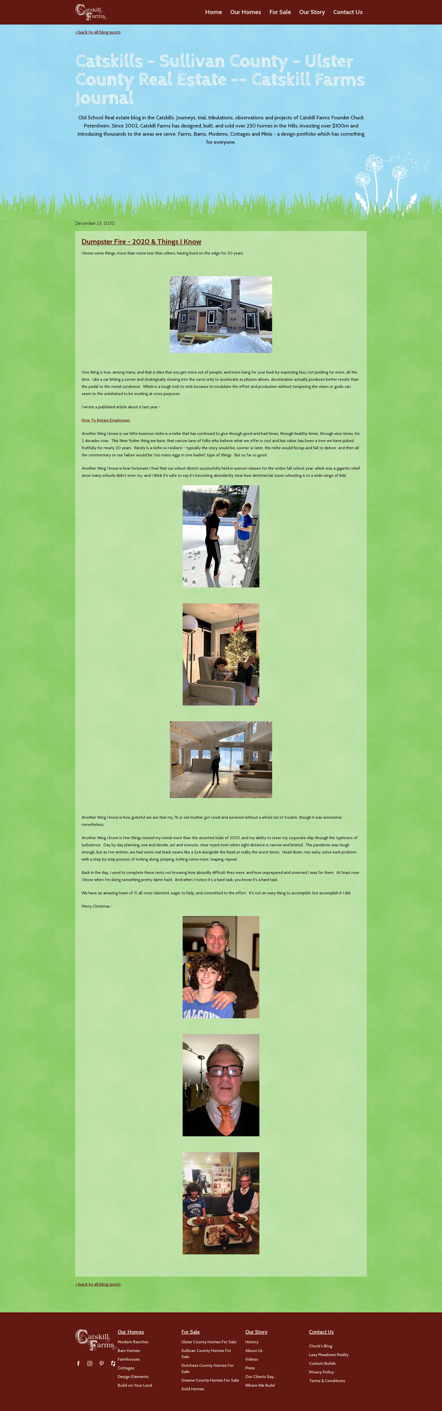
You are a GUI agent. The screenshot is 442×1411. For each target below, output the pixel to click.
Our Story (312, 12)
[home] (91, 12)
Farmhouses (129, 1359)
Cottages (126, 1368)
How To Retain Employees (106, 420)
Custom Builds (322, 1363)
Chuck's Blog (320, 1346)
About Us (253, 1350)
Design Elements (133, 1376)
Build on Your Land (135, 1385)
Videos (251, 1359)
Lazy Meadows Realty (328, 1354)
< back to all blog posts (98, 32)
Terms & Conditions (327, 1380)
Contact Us (348, 12)
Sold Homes (192, 1388)
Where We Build (260, 1385)
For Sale (280, 12)
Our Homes (245, 12)
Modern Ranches (133, 1341)
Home (213, 12)
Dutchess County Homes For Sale (207, 1368)
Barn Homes (129, 1350)
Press (250, 1368)
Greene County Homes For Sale (210, 1380)
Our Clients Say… (260, 1376)
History (251, 1341)
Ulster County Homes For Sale (208, 1341)
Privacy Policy (321, 1372)
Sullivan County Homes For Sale (206, 1353)
